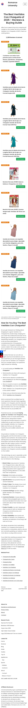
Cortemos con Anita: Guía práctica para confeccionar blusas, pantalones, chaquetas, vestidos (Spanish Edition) (13, 59)
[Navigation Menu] (25, 4)
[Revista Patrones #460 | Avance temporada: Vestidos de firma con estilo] (14, 201)
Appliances (4, 657)
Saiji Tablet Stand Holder (8, 631)
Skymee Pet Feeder (6, 623)
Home (3, 641)
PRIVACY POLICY (6, 676)
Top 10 (3, 654)
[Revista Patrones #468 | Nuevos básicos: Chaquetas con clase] (14, 173)
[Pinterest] (1, 356)
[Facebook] (1, 351)
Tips (3, 660)
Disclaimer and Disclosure (8, 607)
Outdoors (4, 668)
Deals (2, 649)
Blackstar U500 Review (7, 625)
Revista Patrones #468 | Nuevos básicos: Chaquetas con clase (13, 183)
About (3, 612)
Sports (3, 662)
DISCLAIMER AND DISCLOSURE (9, 678)
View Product (20, 64)
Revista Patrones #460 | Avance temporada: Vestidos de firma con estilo (14, 211)
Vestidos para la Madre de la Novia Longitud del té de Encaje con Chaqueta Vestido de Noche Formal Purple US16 (14, 90)
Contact (3, 615)
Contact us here (6, 546)
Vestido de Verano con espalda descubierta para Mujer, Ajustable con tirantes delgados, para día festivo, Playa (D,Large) (13, 274)
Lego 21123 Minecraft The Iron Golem (11, 633)
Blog (2, 646)
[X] (1, 354)
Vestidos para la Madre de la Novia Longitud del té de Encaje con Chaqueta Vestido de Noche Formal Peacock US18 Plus (14, 153)
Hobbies (4, 665)
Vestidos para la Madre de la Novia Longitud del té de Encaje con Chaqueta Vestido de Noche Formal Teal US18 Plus (14, 122)
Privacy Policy (5, 610)
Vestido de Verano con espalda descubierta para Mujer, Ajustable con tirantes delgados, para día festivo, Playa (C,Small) (13, 305)
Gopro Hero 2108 (6, 628)
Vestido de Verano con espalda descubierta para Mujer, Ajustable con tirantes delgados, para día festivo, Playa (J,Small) (13, 242)
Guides (3, 652)
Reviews (3, 644)
